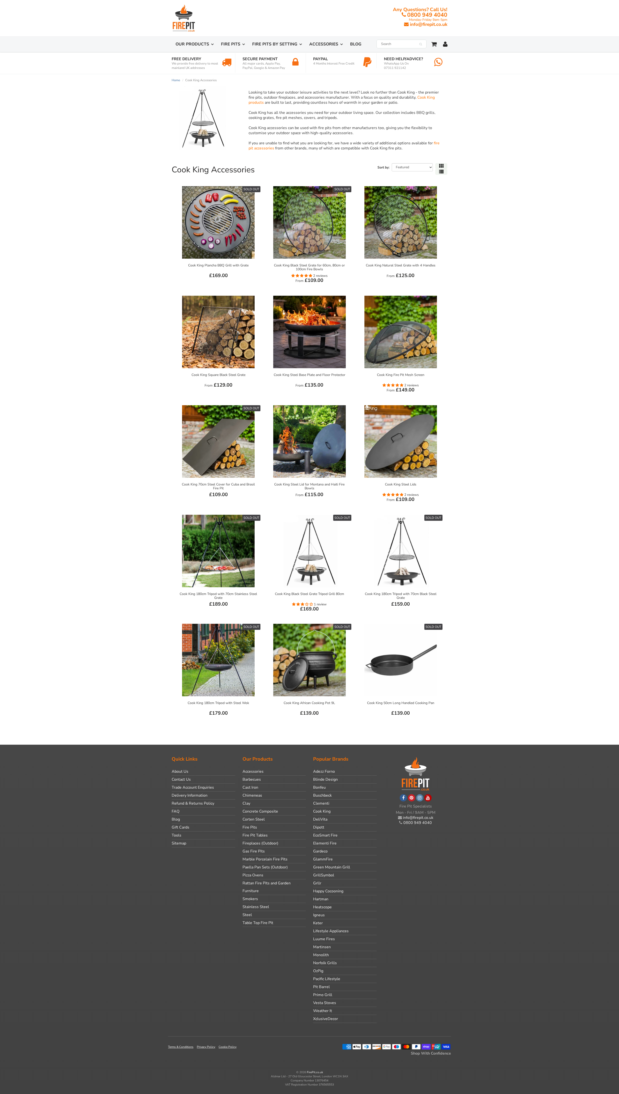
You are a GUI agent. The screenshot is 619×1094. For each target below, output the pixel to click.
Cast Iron (250, 787)
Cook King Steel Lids (400, 484)
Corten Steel (254, 819)
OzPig (318, 971)
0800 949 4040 (427, 15)
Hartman (320, 899)
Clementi (321, 803)
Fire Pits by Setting (274, 44)
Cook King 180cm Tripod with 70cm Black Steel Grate (400, 596)
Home (176, 80)
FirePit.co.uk (315, 1072)
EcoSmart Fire (325, 835)
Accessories (323, 44)
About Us (180, 771)
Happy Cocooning (328, 891)
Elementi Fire (325, 843)
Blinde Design (325, 779)
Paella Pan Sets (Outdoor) (265, 867)
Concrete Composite (260, 811)
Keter (318, 923)
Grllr (317, 883)
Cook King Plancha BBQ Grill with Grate (218, 265)
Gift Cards (180, 827)
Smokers (250, 899)
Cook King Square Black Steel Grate (218, 375)
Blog (355, 44)
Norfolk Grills (325, 963)
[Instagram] (419, 797)
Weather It (322, 1010)
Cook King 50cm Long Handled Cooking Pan (400, 703)
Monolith (321, 955)
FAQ (175, 811)
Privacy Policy (206, 1047)
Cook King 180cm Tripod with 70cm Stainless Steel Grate (218, 596)
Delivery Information (189, 795)
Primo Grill (322, 995)
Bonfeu (319, 787)
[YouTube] (428, 797)
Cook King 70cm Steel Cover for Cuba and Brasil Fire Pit (218, 486)
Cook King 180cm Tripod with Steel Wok (218, 703)
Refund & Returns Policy (193, 803)
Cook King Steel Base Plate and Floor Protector (309, 375)
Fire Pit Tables (255, 835)
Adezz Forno (324, 771)
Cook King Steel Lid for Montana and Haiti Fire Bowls (309, 486)
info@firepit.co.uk (428, 24)
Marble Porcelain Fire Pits (265, 859)
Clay (246, 803)
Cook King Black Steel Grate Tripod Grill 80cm (309, 594)
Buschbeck (322, 795)
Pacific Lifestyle (326, 979)
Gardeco (320, 851)
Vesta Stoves (324, 1003)
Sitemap (179, 843)
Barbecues (252, 779)
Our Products (192, 44)
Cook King (322, 811)
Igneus (319, 915)
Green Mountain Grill (331, 867)
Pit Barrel (321, 987)
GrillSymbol (323, 875)
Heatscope (322, 907)
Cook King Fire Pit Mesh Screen (400, 375)
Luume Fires (324, 939)
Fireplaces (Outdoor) (260, 843)
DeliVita (320, 819)
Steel (247, 915)
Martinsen (322, 947)
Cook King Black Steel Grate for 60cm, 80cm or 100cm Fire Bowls (309, 267)
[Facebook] (403, 797)
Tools (176, 835)
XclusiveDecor (325, 1018)
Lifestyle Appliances (331, 931)
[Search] (420, 44)
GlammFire (323, 859)
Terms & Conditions (180, 1047)
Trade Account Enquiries (193, 787)
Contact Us (181, 779)
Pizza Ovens (253, 875)
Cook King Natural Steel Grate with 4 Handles (400, 265)
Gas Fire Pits (254, 851)
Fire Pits (230, 44)
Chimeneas (252, 795)
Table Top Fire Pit (258, 922)
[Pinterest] (411, 797)
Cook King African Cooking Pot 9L (309, 703)
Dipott (318, 827)
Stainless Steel (256, 907)
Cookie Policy (227, 1047)
